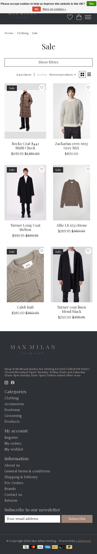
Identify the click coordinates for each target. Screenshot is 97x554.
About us (12, 465)
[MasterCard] (33, 547)
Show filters (48, 62)
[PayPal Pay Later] (69, 547)
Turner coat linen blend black (71, 309)
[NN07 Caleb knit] (25, 274)
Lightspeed (83, 540)
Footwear (12, 410)
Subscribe (77, 519)
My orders (13, 443)
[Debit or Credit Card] (62, 547)
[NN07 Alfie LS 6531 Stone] (71, 192)
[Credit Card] (26, 547)
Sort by (42, 74)
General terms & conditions (27, 471)
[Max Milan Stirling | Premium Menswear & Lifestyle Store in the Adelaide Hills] (22, 17)
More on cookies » (54, 9)
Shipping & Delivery (21, 477)
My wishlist (14, 449)
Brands (10, 489)
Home (9, 33)
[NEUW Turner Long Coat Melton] (25, 192)
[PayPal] (55, 547)
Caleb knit (25, 307)
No (36, 9)
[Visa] (40, 547)
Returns (11, 501)
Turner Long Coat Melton (25, 227)
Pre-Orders (14, 483)
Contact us (13, 495)
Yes (91, 3)
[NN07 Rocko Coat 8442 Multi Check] (25, 111)
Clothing (22, 33)
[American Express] (48, 547)
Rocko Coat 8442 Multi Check (25, 145)
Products (12, 422)
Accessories (14, 404)
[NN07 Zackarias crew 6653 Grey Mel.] (71, 111)
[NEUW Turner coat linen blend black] (71, 274)
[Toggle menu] (87, 17)
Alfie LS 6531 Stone (71, 225)
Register (11, 438)
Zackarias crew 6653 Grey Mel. (71, 145)
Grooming (13, 416)
